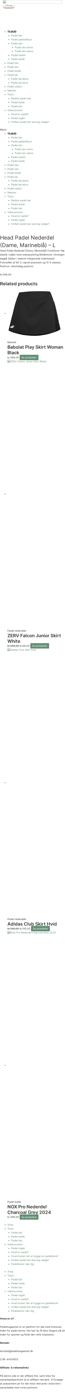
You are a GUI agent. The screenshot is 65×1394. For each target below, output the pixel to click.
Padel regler (18, 118)
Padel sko (16, 43)
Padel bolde (18, 59)
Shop (10, 1224)
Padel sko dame (24, 51)
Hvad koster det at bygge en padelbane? (34, 1256)
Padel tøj (12, 74)
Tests (10, 94)
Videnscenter (15, 110)
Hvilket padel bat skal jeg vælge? (30, 121)
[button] (32, 130)
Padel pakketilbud (21, 39)
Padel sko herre (24, 47)
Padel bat (16, 35)
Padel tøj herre (19, 82)
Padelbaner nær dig (22, 1264)
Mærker (11, 90)
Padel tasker (18, 55)
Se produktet (28, 357)
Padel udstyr (14, 86)
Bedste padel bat (21, 98)
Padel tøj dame (20, 78)
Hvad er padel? (20, 114)
